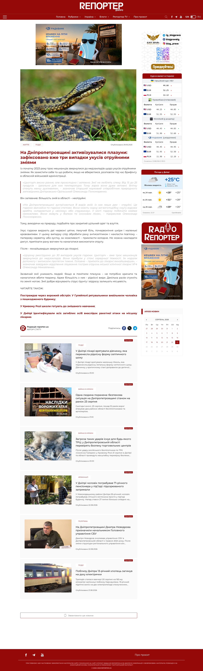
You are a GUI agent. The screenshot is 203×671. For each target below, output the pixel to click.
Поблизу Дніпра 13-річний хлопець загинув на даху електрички (104, 573)
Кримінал (83, 477)
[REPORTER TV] (181, 17)
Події (38, 145)
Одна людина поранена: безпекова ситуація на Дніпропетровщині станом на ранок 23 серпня (103, 398)
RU (199, 17)
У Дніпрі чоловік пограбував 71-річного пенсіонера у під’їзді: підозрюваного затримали (101, 486)
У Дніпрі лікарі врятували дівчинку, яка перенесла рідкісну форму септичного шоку (101, 354)
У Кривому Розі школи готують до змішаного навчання (57, 306)
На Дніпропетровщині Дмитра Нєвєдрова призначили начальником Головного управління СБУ (103, 530)
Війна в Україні (85, 389)
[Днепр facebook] (171, 17)
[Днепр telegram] (176, 17)
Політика (83, 521)
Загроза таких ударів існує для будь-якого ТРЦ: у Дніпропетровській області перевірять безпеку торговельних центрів (103, 442)
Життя (26, 145)
